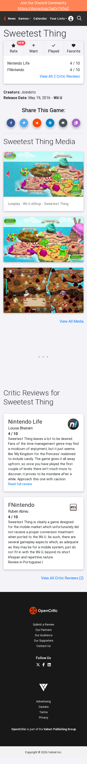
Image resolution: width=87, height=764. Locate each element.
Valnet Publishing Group (60, 729)
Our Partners (43, 630)
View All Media (72, 321)
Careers (44, 707)
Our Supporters (43, 640)
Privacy (43, 717)
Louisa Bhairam (20, 428)
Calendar (40, 19)
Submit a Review (43, 624)
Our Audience (43, 635)
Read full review (20, 484)
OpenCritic (18, 729)
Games (23, 19)
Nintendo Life (25, 421)
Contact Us (43, 646)
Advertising (43, 701)
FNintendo (21, 504)
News (12, 19)
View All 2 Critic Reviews (60, 76)
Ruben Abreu (18, 511)
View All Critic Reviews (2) (62, 578)
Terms (43, 712)
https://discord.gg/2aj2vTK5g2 (43, 8)
